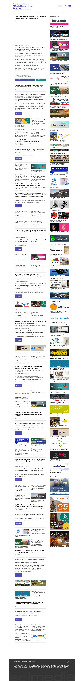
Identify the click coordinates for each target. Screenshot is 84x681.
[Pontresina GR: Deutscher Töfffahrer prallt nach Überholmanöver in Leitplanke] (30, 606)
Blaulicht (67, 12)
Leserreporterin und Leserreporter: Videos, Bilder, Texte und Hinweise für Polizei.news (29, 85)
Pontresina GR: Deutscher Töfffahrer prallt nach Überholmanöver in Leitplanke (29, 602)
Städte (29, 12)
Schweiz (16, 12)
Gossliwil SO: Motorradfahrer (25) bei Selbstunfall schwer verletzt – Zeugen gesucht (30, 275)
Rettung (59, 12)
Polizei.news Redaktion (25, 45)
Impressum (17, 661)
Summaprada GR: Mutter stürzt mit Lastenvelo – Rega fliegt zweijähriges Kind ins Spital (30, 460)
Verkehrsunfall (23, 516)
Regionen (21, 12)
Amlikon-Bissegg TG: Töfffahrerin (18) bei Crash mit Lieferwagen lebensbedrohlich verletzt (28, 414)
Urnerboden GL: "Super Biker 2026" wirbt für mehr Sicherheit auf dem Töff (29, 551)
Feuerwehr (54, 12)
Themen (36, 12)
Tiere (63, 12)
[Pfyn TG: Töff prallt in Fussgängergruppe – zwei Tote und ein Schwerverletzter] (30, 371)
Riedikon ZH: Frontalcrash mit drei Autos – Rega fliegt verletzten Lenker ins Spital (29, 184)
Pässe (50, 12)
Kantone (25, 12)
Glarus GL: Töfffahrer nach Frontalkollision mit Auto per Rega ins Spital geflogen (30, 322)
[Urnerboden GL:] (30, 554)
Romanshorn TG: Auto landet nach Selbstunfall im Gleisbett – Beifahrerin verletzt (30, 231)
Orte (33, 12)
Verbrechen (41, 12)
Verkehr (46, 12)
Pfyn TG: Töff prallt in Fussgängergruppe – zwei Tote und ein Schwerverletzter (29, 367)
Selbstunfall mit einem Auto (27, 239)
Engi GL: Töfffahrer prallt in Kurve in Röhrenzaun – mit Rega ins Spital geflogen (29, 505)
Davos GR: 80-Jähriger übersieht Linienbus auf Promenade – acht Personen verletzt (30, 140)
